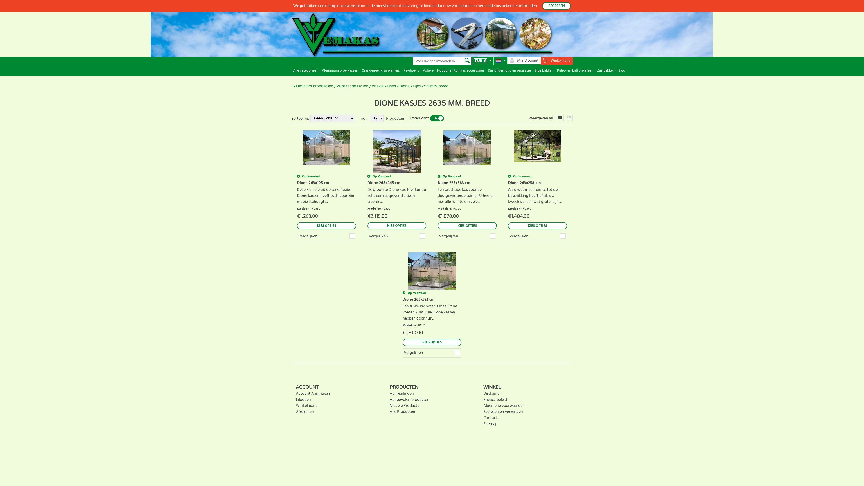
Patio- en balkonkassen (575, 71)
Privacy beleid (495, 399)
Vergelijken (307, 236)
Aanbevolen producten (409, 399)
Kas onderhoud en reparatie (509, 71)
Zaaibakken (606, 71)
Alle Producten (402, 412)
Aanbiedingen (402, 393)
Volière (428, 71)
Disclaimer (492, 393)
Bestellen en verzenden (503, 412)
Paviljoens (411, 71)
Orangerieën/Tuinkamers (381, 71)
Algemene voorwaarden (504, 406)
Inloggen (303, 399)
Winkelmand (307, 406)
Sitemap (490, 424)
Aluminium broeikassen (340, 71)
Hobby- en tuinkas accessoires (460, 71)
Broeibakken (544, 71)
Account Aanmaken (313, 393)
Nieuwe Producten (406, 406)
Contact (490, 418)
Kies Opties (326, 226)
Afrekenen (305, 412)
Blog (621, 71)
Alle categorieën (305, 71)
